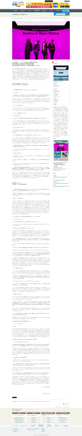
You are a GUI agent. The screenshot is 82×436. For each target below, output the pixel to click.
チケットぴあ (15, 428)
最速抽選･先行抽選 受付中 (19, 417)
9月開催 (48, 419)
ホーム (13, 18)
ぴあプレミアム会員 (16, 429)
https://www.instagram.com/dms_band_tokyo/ (60, 183)
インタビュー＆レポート (19, 18)
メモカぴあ (43, 429)
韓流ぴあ (42, 428)
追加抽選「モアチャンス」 (63, 417)
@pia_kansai (49, 1)
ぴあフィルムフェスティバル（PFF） (33, 428)
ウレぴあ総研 (15, 431)
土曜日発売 (33, 419)
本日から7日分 (33, 417)
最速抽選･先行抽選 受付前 (19, 419)
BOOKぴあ (43, 431)
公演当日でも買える (63, 419)
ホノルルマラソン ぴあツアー (32, 429)
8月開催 (48, 417)
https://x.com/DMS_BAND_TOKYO (59, 180)
